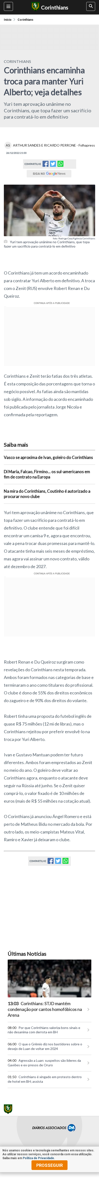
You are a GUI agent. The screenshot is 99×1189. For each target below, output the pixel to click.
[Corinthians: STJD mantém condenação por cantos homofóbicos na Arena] (49, 978)
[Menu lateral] (8, 6)
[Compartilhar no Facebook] (46, 165)
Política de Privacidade (38, 1158)
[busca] (90, 6)
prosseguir (49, 1165)
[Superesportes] (35, 7)
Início (8, 19)
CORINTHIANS (17, 61)
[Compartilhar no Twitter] (53, 165)
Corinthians (25, 19)
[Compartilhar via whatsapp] (60, 164)
